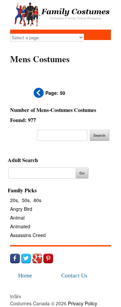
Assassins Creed (28, 235)
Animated (20, 226)
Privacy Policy (82, 303)
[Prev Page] (39, 95)
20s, (14, 200)
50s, (26, 200)
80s (37, 200)
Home (25, 275)
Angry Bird (21, 208)
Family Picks (22, 190)
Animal (17, 217)
